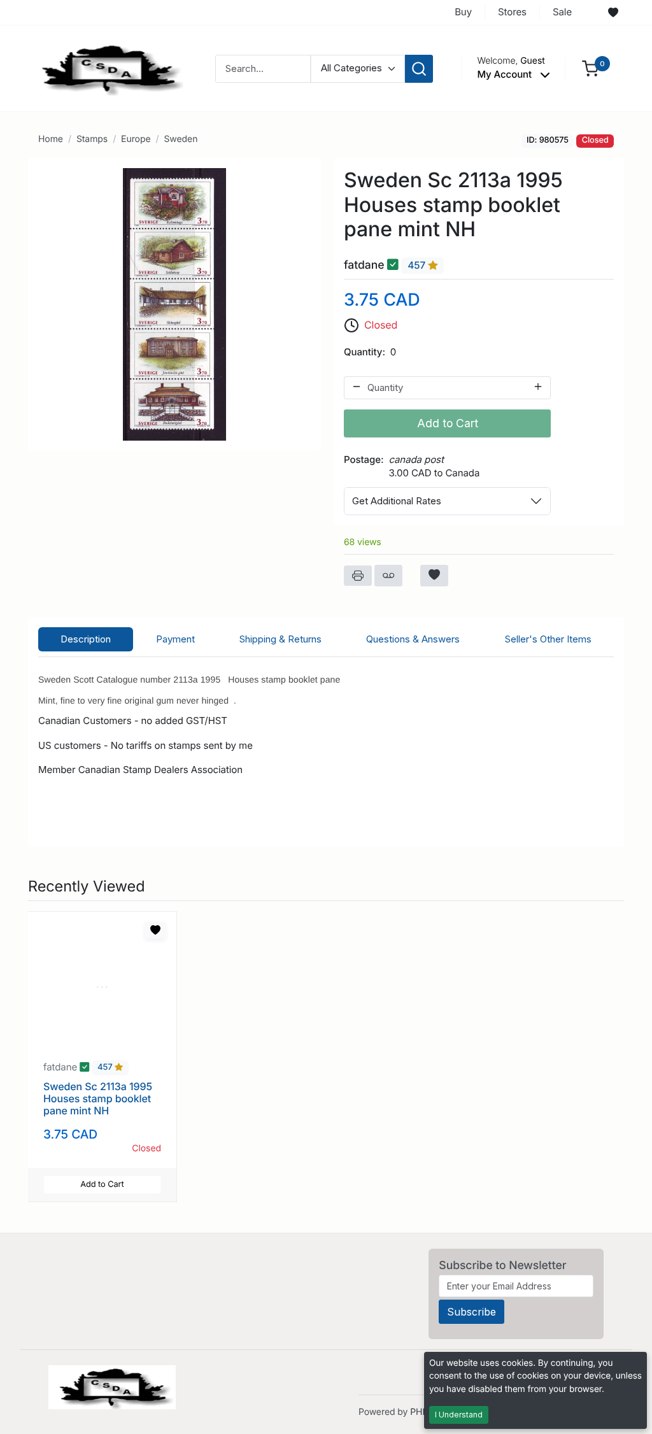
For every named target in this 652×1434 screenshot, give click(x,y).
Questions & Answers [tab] (413, 639)
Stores (512, 12)
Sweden (180, 139)
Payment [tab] (175, 639)
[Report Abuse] (388, 575)
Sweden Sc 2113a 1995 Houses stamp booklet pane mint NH (97, 1098)
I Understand (459, 1414)
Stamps (92, 139)
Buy (463, 12)
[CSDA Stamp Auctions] (107, 68)
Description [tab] (85, 639)
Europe (135, 139)
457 (418, 265)
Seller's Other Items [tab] (548, 639)
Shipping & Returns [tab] (280, 639)
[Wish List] (613, 12)
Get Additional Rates (396, 501)
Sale (562, 12)
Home (50, 139)
